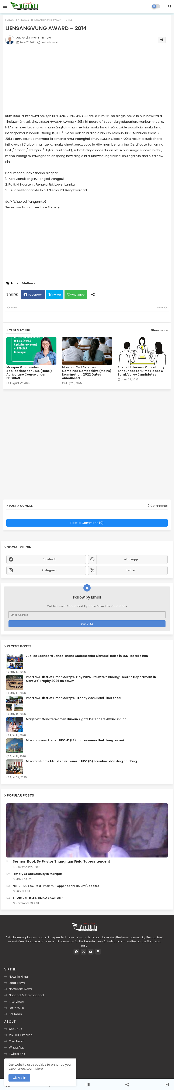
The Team (16, 1041)
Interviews (16, 1001)
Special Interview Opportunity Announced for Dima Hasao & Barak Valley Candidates (141, 371)
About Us (15, 1029)
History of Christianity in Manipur (37, 874)
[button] (170, 6)
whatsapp (131, 559)
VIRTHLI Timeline (20, 1035)
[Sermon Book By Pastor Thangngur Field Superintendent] (87, 830)
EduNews (22, 20)
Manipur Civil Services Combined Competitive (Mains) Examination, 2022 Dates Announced (86, 373)
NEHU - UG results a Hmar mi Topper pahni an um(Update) (56, 886)
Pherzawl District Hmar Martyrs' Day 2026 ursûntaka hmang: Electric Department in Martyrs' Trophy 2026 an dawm (91, 679)
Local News (17, 983)
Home (9, 20)
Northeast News (20, 989)
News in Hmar (19, 976)
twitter (131, 570)
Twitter (56, 295)
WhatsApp (16, 1047)
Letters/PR (16, 1008)
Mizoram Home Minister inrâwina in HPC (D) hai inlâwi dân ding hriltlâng (81, 761)
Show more (159, 330)
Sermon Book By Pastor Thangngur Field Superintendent (61, 861)
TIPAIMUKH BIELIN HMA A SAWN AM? (38, 898)
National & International (26, 995)
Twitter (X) (17, 1054)
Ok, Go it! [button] (19, 1078)
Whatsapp (77, 295)
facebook (49, 559)
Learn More (35, 1069)
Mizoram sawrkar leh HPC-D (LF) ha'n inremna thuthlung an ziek (75, 740)
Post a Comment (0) (87, 522)
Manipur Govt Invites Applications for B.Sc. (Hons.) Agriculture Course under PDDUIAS (29, 373)
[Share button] (93, 294)
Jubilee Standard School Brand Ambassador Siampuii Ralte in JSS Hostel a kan (87, 656)
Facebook (35, 295)
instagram (49, 570)
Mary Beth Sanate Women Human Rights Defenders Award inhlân (76, 719)
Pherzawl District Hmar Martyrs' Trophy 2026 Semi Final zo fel (73, 698)
